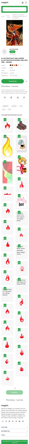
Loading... (14, 392)
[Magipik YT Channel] (23, 421)
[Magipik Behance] (2, 421)
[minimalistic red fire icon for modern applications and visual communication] (7, 125)
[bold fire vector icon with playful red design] (21, 218)
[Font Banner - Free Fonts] (14, 86)
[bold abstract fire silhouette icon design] (7, 294)
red (4, 109)
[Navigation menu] (26, 2)
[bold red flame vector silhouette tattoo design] (21, 252)
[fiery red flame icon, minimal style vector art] (21, 335)
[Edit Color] (26, 81)
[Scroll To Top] (25, 441)
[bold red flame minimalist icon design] (21, 302)
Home (2, 16)
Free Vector (8, 16)
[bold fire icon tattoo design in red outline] (21, 268)
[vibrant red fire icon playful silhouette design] (7, 210)
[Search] (24, 9)
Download (12, 81)
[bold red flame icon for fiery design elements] (7, 227)
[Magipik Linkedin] (19, 421)
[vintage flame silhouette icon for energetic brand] (7, 361)
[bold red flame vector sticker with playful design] (7, 278)
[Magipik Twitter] (12, 421)
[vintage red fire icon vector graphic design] (21, 369)
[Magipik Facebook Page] (6, 421)
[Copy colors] (21, 65)
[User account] (22, 2)
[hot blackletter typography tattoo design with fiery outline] (21, 201)
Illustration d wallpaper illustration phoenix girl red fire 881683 (19, 16)
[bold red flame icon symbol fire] (7, 261)
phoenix (14, 106)
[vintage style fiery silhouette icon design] (21, 352)
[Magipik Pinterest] (16, 421)
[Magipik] (5, 2)
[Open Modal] (5, 97)
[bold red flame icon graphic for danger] (7, 311)
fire (9, 109)
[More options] (11, 133)
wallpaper (5, 106)
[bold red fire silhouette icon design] (21, 285)
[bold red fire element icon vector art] (7, 378)
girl (21, 106)
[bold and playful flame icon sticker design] (21, 319)
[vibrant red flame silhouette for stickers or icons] (7, 244)
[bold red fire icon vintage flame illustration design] (7, 345)
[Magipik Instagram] (9, 421)
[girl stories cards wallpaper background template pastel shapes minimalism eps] (21, 144)
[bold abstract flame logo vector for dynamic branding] (21, 235)
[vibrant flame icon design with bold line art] (7, 328)
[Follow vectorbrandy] (4, 52)
